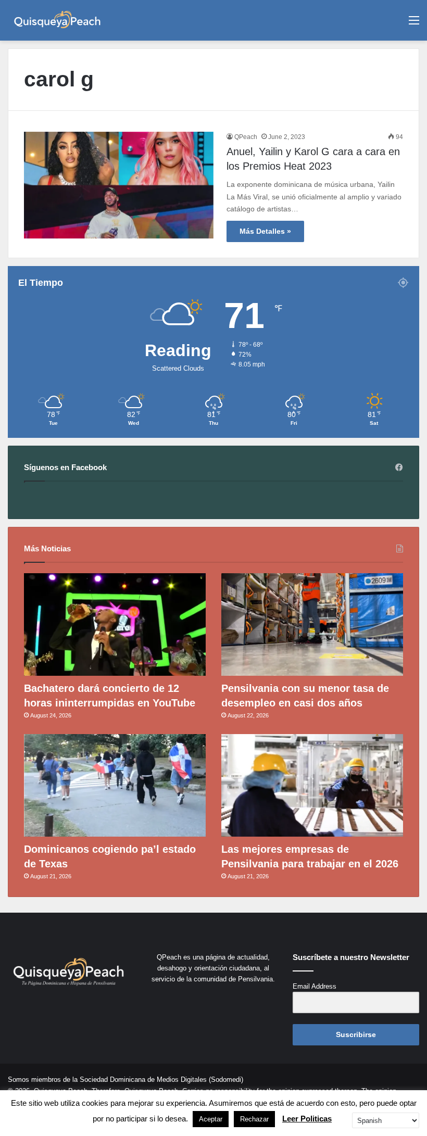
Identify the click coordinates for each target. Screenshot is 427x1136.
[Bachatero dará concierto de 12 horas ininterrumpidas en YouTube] (115, 624)
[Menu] (414, 24)
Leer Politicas (307, 1118)
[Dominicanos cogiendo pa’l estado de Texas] (115, 785)
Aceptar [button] (210, 1119)
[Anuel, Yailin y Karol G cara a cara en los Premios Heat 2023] (119, 185)
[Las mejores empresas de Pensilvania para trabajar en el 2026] (312, 785)
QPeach (245, 137)
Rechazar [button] (254, 1119)
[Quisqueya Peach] (57, 20)
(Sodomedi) (226, 1079)
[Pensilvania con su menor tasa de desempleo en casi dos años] (312, 624)
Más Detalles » (265, 231)
